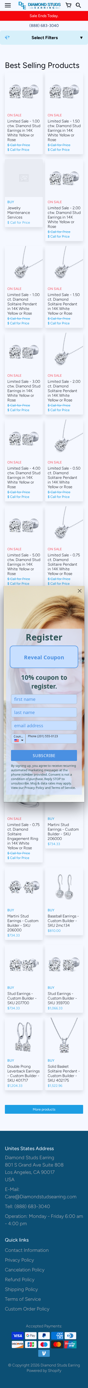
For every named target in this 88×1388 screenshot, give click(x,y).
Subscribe (44, 755)
